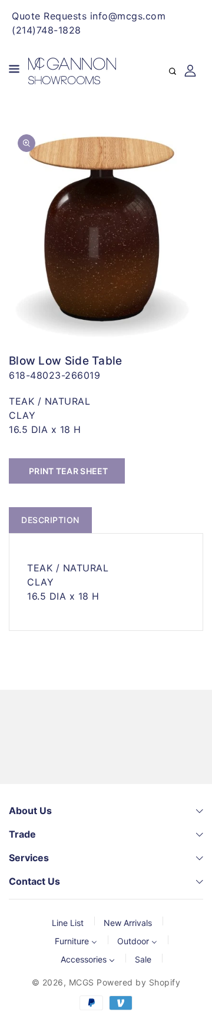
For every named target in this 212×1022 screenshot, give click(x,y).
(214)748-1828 (46, 30)
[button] (14, 71)
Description (50, 520)
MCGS (81, 982)
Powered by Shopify (138, 982)
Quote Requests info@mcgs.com (88, 16)
